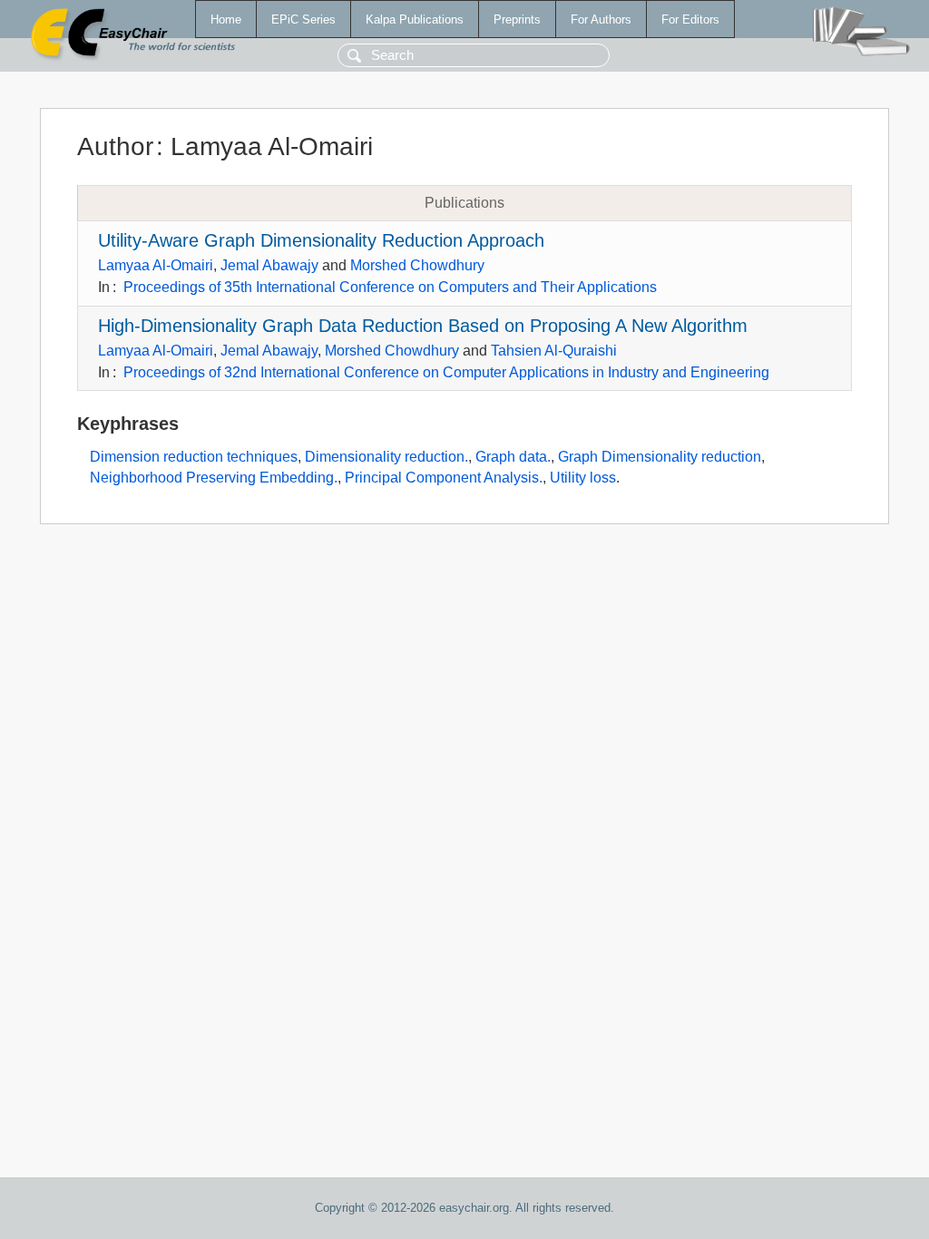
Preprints (517, 19)
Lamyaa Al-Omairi (155, 265)
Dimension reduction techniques (194, 456)
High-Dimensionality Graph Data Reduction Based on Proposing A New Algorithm (423, 326)
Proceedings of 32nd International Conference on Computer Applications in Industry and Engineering (446, 372)
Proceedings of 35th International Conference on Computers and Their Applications (390, 287)
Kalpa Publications (415, 19)
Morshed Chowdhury (417, 265)
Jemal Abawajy (269, 265)
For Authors (601, 19)
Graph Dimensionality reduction (659, 456)
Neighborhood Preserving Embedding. (213, 477)
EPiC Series (303, 19)
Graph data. (513, 456)
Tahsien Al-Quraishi (554, 350)
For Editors (690, 19)
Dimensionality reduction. (386, 456)
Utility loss (583, 477)
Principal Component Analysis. (444, 477)
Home (225, 19)
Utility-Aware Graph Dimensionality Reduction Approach (321, 240)
